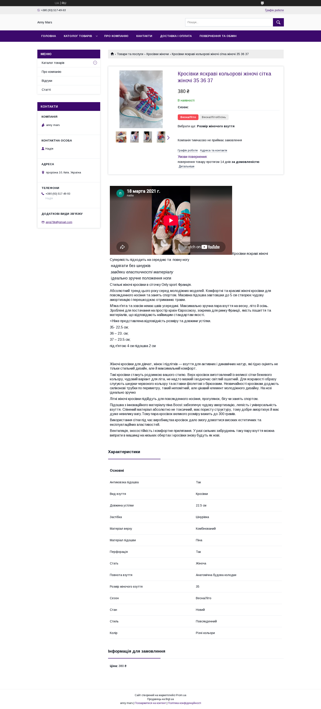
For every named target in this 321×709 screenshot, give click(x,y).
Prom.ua (181, 695)
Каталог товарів (53, 63)
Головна (48, 36)
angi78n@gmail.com (59, 222)
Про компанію (116, 36)
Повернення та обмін (218, 36)
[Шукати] (278, 22)
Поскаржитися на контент (150, 703)
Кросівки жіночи (158, 54)
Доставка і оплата (176, 36)
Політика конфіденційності (184, 703)
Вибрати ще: (206, 126)
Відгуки (47, 80)
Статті (46, 89)
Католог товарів (78, 36)
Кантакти (144, 36)
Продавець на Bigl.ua (160, 699)
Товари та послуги (130, 54)
